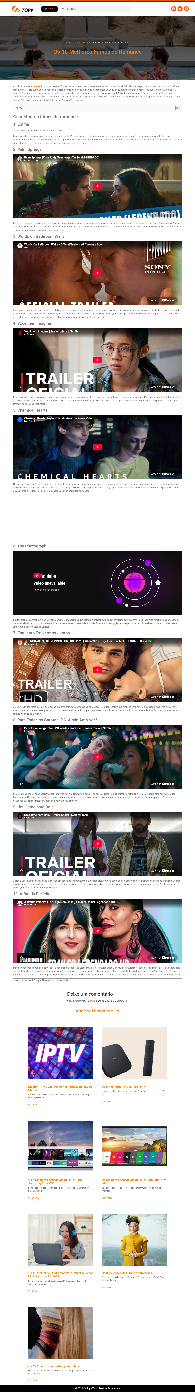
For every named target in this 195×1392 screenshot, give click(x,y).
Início (67, 42)
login (93, 1000)
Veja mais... (33, 1105)
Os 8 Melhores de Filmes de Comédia (127, 1273)
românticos (39, 86)
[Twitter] (180, 8)
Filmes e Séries (81, 42)
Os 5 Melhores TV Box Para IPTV (124, 1086)
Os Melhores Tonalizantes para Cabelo (54, 1366)
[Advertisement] (97, 518)
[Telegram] (186, 8)
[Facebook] (173, 8)
